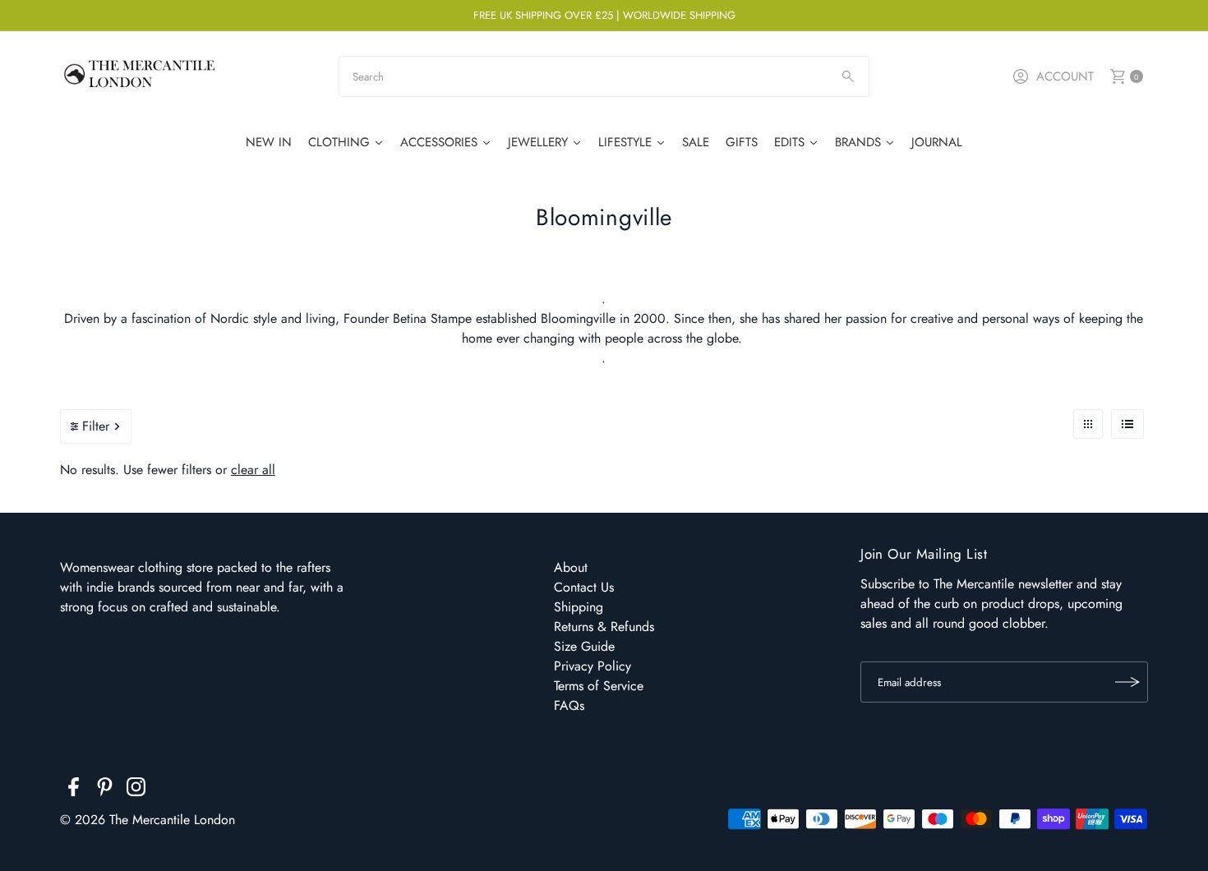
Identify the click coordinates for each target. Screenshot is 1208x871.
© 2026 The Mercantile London (147, 819)
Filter (95, 426)
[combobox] (604, 76)
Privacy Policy (592, 666)
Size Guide (584, 646)
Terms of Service (598, 685)
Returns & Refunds (604, 626)
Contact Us (584, 587)
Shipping (578, 606)
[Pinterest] (104, 789)
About (571, 567)
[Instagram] (136, 789)
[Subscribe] (1127, 682)
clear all (253, 469)
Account (1065, 76)
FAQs (569, 705)
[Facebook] (73, 789)
